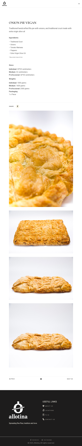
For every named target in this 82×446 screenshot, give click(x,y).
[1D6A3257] (41, 159)
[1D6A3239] (41, 232)
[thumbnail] (41, 335)
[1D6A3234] (41, 278)
